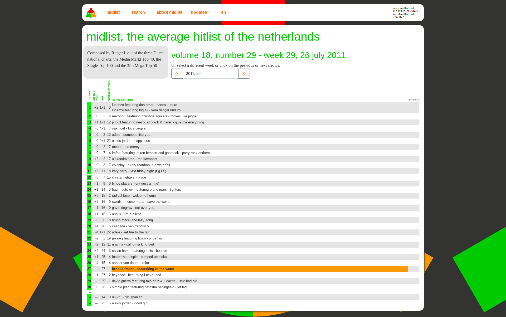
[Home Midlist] (91, 12)
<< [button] (177, 73)
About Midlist (169, 12)
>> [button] (244, 73)
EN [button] (223, 12)
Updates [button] (199, 12)
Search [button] (138, 12)
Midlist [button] (113, 12)
